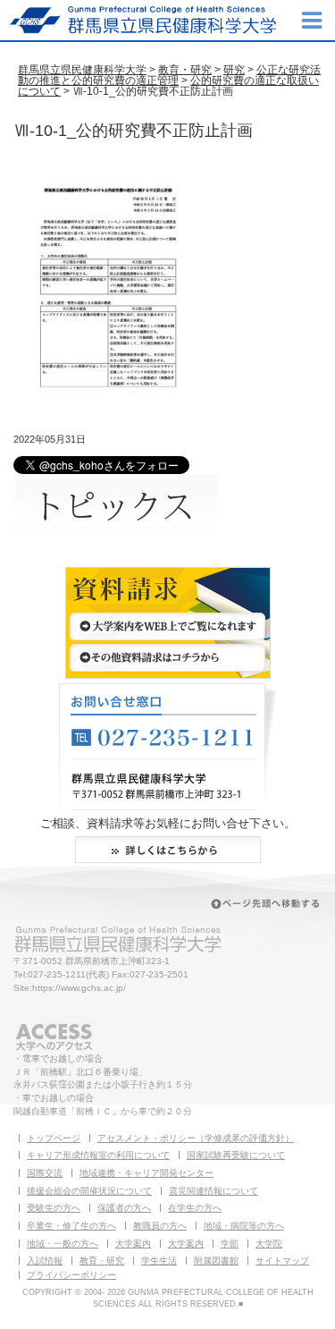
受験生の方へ (53, 1208)
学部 (230, 1244)
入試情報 (45, 1261)
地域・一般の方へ (62, 1244)
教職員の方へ (160, 1226)
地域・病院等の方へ (244, 1226)
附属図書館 (216, 1261)
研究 (234, 69)
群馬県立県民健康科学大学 (82, 69)
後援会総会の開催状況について (89, 1191)
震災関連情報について (213, 1191)
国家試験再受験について (236, 1155)
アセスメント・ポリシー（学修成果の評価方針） (195, 1138)
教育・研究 (185, 69)
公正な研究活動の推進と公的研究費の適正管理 (169, 75)
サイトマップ (282, 1261)
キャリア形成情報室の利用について (98, 1155)
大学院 (268, 1244)
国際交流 (45, 1173)
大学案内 (133, 1244)
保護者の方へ (124, 1208)
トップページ (53, 1138)
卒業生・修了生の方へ (71, 1226)
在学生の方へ (195, 1208)
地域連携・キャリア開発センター (147, 1173)
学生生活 (159, 1261)
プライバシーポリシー (71, 1275)
